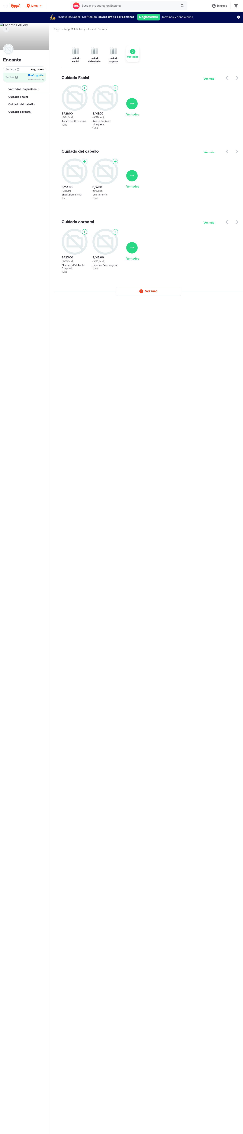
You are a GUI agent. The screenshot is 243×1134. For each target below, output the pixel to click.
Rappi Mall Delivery (74, 29)
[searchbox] (129, 5)
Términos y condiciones (177, 17)
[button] (34, 6)
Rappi (57, 29)
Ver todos (132, 114)
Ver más (209, 79)
